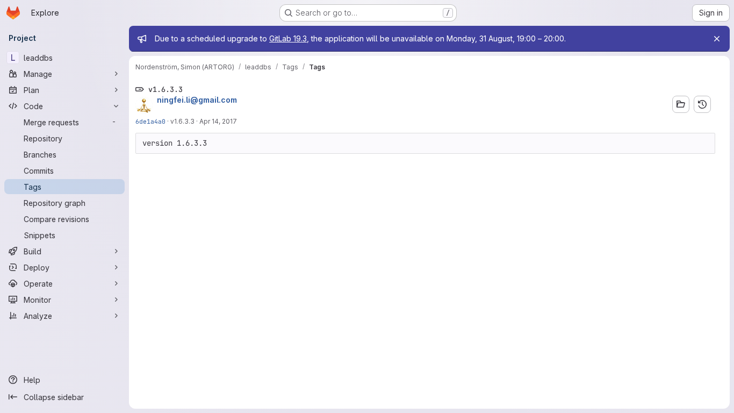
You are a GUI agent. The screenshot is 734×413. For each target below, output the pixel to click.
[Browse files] (680, 104)
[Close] (716, 38)
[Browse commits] (702, 104)
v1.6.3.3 (182, 121)
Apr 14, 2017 (218, 121)
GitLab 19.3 (288, 38)
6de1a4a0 (150, 121)
